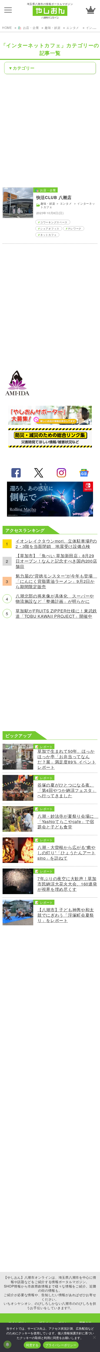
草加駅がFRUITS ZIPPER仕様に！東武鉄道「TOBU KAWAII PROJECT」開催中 (56, 613)
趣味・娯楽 (53, 27)
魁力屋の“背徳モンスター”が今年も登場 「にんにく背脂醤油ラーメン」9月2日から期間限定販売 (56, 581)
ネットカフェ (48, 235)
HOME (7, 27)
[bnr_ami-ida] (17, 399)
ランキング (91, 10)
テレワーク (75, 228)
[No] (94, 1337)
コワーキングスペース (53, 222)
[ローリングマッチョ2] (50, 515)
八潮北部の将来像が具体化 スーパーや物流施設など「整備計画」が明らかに (55, 598)
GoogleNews (84, 472)
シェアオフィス (49, 228)
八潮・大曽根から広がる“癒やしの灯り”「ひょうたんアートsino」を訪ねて (66, 853)
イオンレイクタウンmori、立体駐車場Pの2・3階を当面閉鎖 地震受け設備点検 (56, 543)
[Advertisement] (50, 130)
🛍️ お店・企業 (28, 27)
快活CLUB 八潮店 (54, 197)
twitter (38, 472)
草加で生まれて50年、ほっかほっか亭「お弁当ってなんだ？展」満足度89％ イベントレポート (66, 759)
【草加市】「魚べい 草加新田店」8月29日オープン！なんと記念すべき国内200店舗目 (56, 561)
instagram (61, 472)
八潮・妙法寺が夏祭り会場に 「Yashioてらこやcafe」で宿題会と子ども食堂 (67, 822)
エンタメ (73, 27)
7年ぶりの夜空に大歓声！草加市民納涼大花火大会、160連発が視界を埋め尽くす (67, 884)
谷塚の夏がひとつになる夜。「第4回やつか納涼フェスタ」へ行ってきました (67, 790)
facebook (16, 472)
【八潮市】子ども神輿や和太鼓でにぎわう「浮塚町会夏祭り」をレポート (65, 915)
